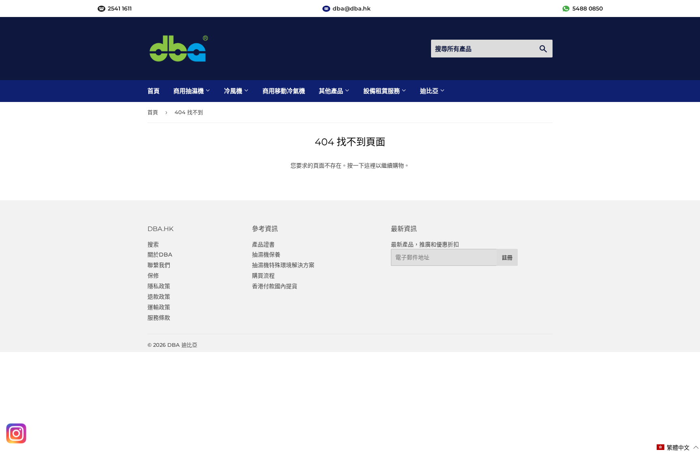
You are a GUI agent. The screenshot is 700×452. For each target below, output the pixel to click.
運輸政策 (158, 307)
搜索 (153, 244)
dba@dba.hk (352, 8)
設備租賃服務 (382, 91)
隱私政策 (158, 286)
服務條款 (158, 317)
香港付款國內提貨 (274, 286)
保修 (153, 275)
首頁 (153, 91)
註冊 (507, 257)
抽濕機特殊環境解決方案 (283, 265)
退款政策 (158, 296)
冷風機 (234, 91)
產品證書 (263, 244)
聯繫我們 (158, 265)
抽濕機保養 (266, 254)
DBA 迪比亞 (182, 345)
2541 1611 (120, 8)
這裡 (370, 165)
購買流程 (263, 275)
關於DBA (159, 254)
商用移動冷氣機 (283, 91)
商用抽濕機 (189, 91)
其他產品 (332, 91)
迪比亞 (430, 91)
